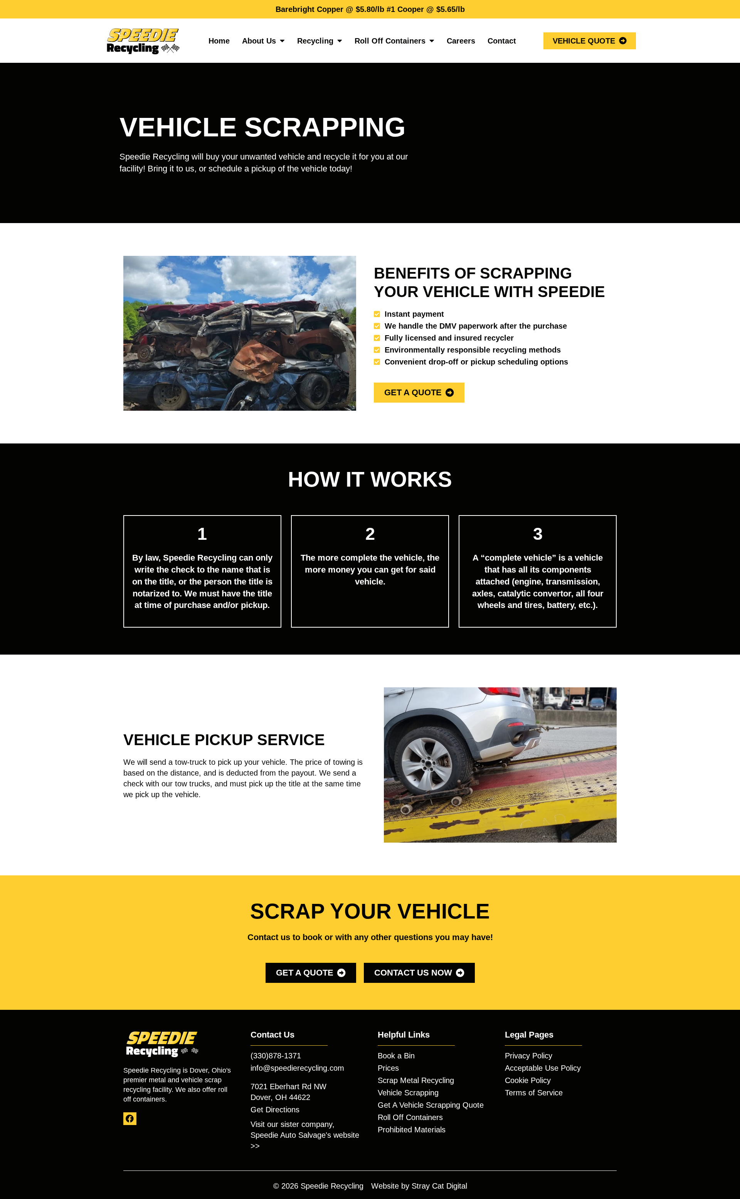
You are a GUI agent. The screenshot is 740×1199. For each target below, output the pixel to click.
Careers (461, 41)
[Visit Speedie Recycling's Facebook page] (129, 1118)
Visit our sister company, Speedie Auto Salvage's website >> (305, 1135)
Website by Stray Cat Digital (419, 1186)
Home (219, 41)
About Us (259, 41)
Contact (502, 41)
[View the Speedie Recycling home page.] (161, 1043)
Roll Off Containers (390, 41)
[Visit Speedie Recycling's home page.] (142, 40)
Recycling (315, 41)
